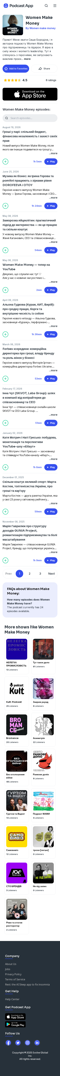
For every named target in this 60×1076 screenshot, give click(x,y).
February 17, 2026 (12, 388)
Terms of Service (15, 979)
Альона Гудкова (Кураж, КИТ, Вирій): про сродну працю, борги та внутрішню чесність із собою (28, 309)
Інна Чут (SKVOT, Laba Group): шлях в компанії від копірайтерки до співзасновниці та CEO (29, 397)
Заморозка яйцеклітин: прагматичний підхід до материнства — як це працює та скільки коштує (30, 225)
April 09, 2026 (10, 300)
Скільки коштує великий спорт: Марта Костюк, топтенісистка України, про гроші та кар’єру (29, 486)
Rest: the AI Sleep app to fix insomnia (27, 984)
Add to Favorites (18, 68)
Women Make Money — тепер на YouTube (26, 267)
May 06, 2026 (10, 260)
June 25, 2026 (11, 171)
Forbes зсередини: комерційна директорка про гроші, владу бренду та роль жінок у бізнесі (28, 353)
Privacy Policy (13, 974)
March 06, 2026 (11, 344)
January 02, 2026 (12, 433)
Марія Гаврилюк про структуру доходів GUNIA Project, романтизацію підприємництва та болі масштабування (30, 532)
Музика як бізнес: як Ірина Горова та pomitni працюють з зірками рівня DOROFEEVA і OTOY (28, 180)
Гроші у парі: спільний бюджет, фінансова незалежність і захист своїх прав (30, 136)
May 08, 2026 (10, 216)
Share (47, 68)
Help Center (12, 999)
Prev (8, 573)
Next (51, 573)
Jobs (7, 969)
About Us (10, 964)
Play (52, 161)
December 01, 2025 (13, 477)
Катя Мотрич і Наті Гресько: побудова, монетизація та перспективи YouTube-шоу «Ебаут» (29, 442)
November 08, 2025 (13, 521)
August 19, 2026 (11, 127)
